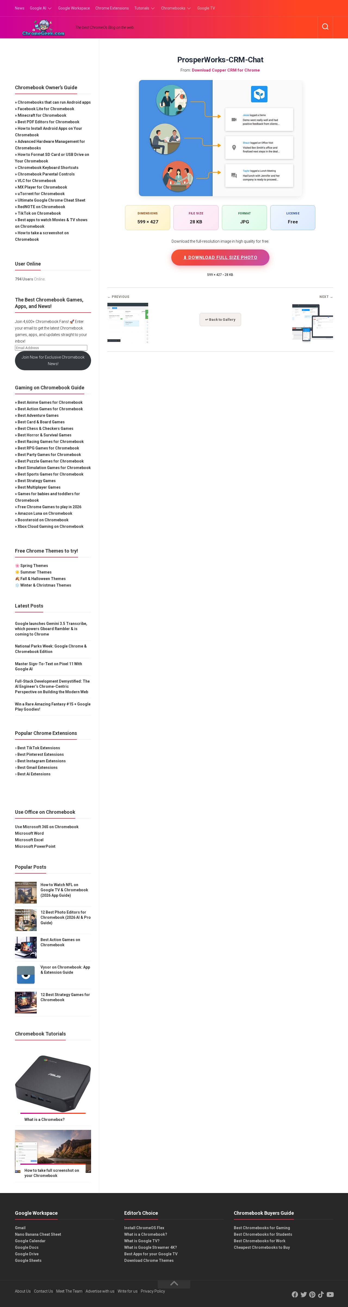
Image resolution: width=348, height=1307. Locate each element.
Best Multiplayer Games (39, 487)
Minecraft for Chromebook (42, 115)
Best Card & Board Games (41, 422)
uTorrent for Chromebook (41, 194)
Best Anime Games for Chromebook (50, 402)
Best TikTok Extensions (38, 748)
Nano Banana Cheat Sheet (38, 1234)
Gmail (20, 1228)
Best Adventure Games (38, 415)
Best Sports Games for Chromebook (50, 474)
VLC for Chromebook (37, 180)
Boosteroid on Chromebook (43, 520)
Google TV (206, 8)
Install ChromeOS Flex (144, 1228)
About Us (23, 1291)
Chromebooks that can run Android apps (54, 102)
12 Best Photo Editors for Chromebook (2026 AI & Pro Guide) (66, 917)
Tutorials (141, 8)
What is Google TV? (142, 1241)
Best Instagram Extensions (41, 761)
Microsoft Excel (29, 840)
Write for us (128, 1291)
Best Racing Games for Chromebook (51, 441)
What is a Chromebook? (145, 1234)
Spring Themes (34, 565)
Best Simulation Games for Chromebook (54, 468)
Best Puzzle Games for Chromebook (51, 461)
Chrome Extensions (112, 8)
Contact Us (43, 1291)
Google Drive (27, 1254)
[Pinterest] (312, 1294)
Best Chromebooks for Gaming (262, 1228)
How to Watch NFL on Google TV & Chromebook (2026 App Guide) (64, 890)
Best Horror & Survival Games (45, 435)
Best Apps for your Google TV (151, 1254)
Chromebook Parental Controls (46, 174)
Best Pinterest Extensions (40, 754)
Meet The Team (69, 1291)
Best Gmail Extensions (37, 767)
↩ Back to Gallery (220, 319)
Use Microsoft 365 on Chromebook (47, 827)
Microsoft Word (29, 833)
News (19, 8)
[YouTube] (330, 1294)
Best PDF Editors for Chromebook (48, 122)
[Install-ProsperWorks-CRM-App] (312, 342)
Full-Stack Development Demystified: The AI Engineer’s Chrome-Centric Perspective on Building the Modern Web (52, 686)
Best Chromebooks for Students (263, 1234)
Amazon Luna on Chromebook (45, 513)
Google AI (38, 8)
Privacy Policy (153, 1291)
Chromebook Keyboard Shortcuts (48, 167)
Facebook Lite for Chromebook (46, 109)
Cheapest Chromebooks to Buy (262, 1247)
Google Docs (27, 1247)
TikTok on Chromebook (39, 213)
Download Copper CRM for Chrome (226, 70)
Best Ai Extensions (34, 774)
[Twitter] (303, 1294)
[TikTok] (321, 1294)
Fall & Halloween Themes (43, 579)
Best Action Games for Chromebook (50, 409)
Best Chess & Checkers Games (45, 428)
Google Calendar (30, 1241)
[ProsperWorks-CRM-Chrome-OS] (127, 342)
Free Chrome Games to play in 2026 (49, 507)
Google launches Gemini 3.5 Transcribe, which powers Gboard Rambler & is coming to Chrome (51, 628)
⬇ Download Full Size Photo (220, 257)
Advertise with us (100, 1291)
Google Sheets (28, 1260)
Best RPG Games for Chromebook (48, 448)
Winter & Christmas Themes (45, 585)
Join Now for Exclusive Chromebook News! (53, 360)
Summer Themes (36, 572)
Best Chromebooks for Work (259, 1241)
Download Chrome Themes (149, 1260)
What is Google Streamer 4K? (150, 1247)
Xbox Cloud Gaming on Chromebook (50, 526)
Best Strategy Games (37, 481)
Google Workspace (74, 8)
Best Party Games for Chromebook (49, 454)
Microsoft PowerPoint (35, 846)
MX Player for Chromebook (42, 187)
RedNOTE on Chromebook (41, 207)
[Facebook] (295, 1294)
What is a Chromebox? (44, 1119)
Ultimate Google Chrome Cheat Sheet (51, 200)
